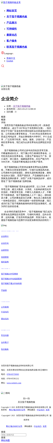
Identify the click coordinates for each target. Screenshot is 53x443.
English (10, 61)
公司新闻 (5, 307)
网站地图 (5, 440)
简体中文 (11, 58)
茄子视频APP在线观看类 (11, 279)
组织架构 (5, 262)
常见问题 (5, 335)
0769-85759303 (13, 374)
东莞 (47, 410)
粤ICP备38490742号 (17, 410)
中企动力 (41, 410)
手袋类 (4, 290)
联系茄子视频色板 (17, 46)
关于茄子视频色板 (17, 16)
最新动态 (12, 34)
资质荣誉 (5, 257)
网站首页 (12, 10)
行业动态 (5, 312)
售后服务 (5, 349)
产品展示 (12, 22)
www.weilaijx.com (14, 383)
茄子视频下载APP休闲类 (11, 283)
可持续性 (12, 28)
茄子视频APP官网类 (9, 274)
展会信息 (5, 319)
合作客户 (5, 342)
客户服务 (12, 40)
